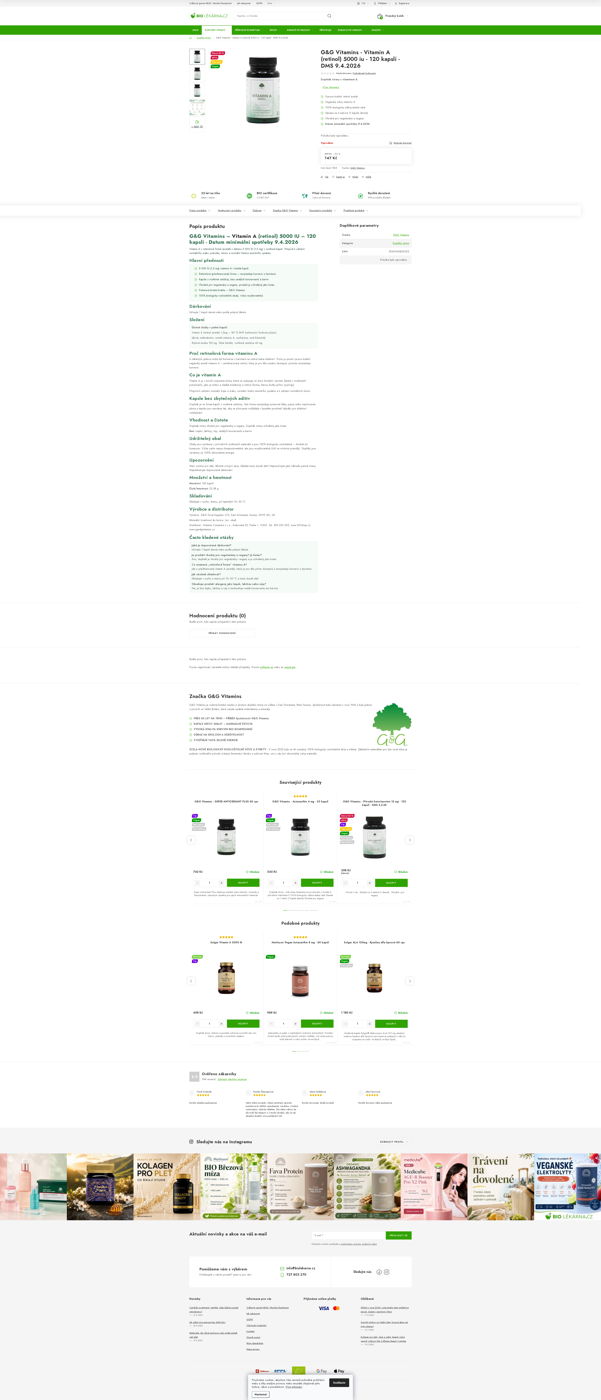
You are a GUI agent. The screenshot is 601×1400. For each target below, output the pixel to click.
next (410, 840)
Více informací (293, 1387)
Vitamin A (244, 236)
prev (191, 840)
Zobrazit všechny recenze (232, 1079)
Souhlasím (339, 1383)
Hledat (329, 16)
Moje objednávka (255, 1343)
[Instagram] (386, 1272)
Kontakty (251, 1331)
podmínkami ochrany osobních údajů (359, 1244)
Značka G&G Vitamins (285, 210)
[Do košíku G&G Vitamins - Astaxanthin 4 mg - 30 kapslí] (317, 883)
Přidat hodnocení (222, 633)
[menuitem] (195, 30)
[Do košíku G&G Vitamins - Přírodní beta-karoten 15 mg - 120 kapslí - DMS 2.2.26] (391, 883)
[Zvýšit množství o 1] (221, 883)
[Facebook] (379, 1272)
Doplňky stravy (401, 243)
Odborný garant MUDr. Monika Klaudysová (210, 3)
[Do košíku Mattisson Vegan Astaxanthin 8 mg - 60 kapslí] (317, 1024)
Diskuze (257, 210)
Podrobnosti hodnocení (364, 73)
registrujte (289, 667)
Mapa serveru (253, 1349)
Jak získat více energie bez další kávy (207, 1322)
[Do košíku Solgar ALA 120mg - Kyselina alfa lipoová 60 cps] (391, 1024)
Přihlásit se (399, 1235)
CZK (363, 3)
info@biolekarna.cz (300, 1268)
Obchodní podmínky (257, 1325)
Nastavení (261, 1394)
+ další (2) (197, 126)
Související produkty (320, 210)
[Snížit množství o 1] (197, 883)
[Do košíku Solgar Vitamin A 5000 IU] (243, 1024)
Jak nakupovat (244, 3)
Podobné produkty (354, 210)
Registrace (404, 3)
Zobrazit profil (392, 1141)
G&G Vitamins (357, 168)
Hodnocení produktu (229, 210)
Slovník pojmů (253, 1337)
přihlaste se (266, 667)
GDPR (259, 3)
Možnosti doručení (403, 143)
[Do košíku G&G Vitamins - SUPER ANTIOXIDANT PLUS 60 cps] (243, 883)
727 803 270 (296, 1274)
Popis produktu (197, 210)
